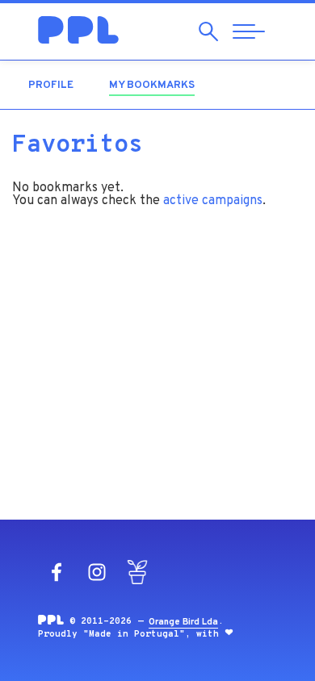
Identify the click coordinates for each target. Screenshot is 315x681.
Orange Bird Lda (183, 622)
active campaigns (212, 201)
